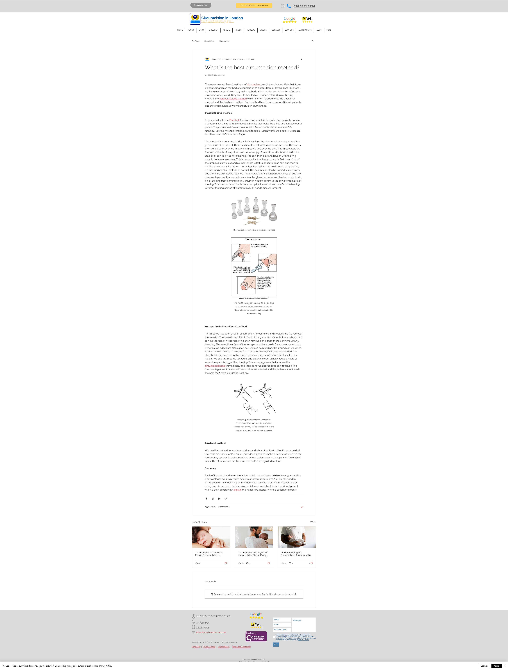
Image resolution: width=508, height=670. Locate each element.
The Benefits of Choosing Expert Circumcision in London (209, 554)
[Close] (504, 666)
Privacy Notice (209, 647)
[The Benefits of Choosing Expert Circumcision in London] (211, 537)
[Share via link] (225, 498)
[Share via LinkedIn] (219, 498)
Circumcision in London (222, 18)
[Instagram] (282, 6)
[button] (313, 41)
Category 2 (224, 41)
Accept (496, 665)
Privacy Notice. (105, 665)
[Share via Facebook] (206, 498)
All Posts (195, 41)
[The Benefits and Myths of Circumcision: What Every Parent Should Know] (254, 537)
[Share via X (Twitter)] (213, 498)
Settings (484, 665)
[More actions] (301, 59)
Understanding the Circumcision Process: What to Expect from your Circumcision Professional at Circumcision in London (296, 554)
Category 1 (209, 41)
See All (313, 521)
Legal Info (196, 647)
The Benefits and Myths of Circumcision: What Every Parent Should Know (253, 554)
